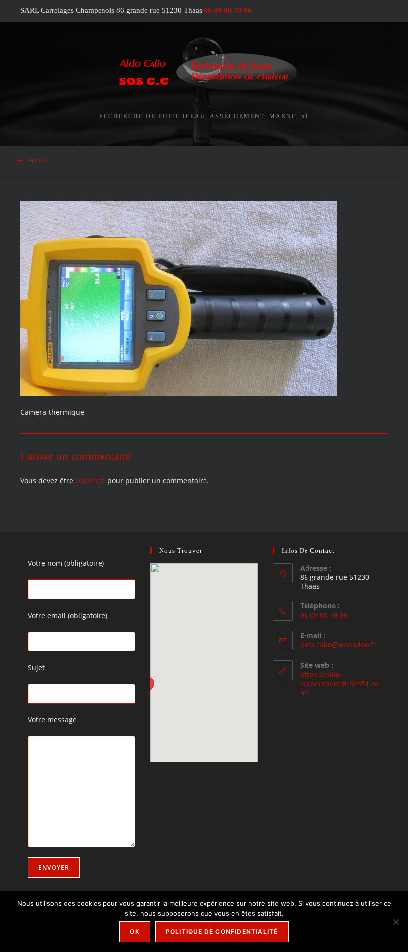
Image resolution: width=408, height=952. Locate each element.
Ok (134, 931)
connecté (90, 480)
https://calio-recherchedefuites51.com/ (339, 683)
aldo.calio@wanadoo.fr (338, 644)
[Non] (396, 922)
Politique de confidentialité (222, 931)
